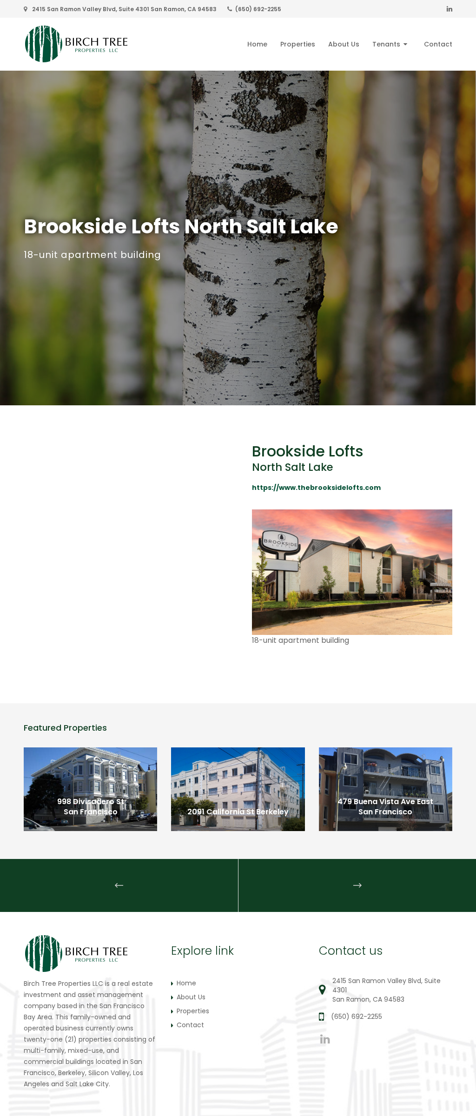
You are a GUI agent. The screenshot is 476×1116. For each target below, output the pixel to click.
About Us (191, 997)
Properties (193, 1011)
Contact (190, 1025)
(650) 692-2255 (258, 9)
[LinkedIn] (449, 9)
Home (186, 983)
